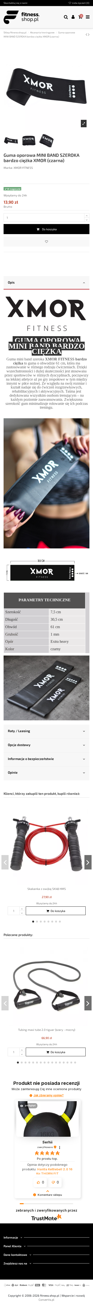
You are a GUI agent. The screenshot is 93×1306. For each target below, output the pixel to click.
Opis (11, 282)
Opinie (13, 772)
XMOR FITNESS (23, 167)
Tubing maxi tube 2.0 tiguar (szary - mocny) (46, 1029)
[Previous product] (87, 34)
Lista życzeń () (80, 2)
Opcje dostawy (19, 745)
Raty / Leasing (19, 731)
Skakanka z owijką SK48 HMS (46, 888)
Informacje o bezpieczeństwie (31, 759)
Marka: (8, 167)
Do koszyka (49, 229)
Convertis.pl (46, 1299)
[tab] (46, 283)
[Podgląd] (84, 816)
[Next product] (88, 34)
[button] (30, 1095)
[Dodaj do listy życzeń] (46, 242)
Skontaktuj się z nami (15, 2)
